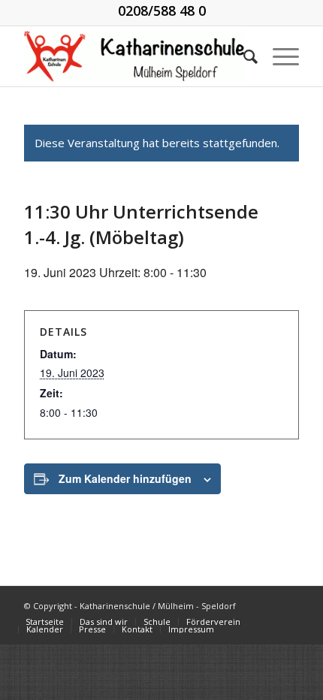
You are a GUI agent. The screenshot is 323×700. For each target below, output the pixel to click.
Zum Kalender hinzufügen (125, 478)
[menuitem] (243, 56)
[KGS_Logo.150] (133, 56)
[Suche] (243, 56)
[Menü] (278, 56)
